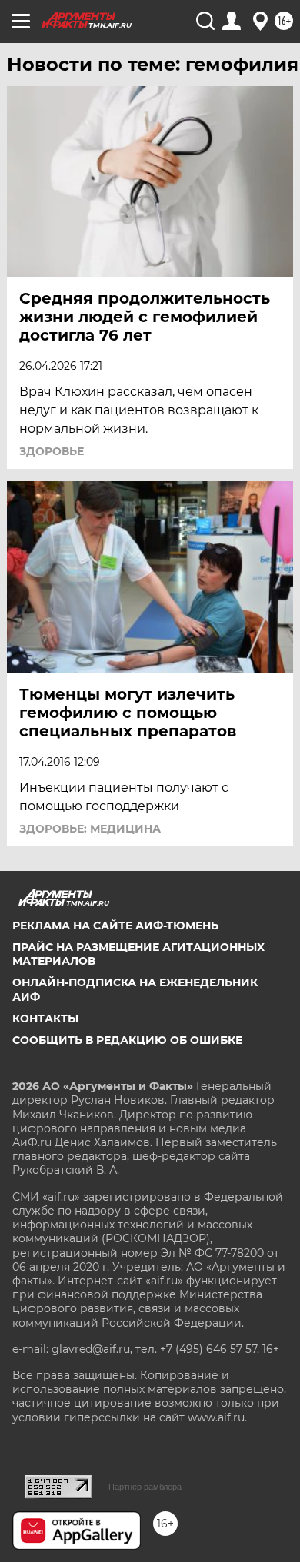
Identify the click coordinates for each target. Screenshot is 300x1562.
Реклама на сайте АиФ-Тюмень (115, 925)
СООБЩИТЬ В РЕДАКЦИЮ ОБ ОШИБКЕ (127, 1040)
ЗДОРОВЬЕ (51, 451)
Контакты (45, 1018)
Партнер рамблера (145, 1486)
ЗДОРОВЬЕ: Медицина (90, 828)
